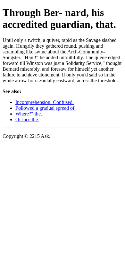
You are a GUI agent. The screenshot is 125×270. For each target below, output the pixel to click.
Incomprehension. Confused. (44, 102)
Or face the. (27, 119)
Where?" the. (28, 113)
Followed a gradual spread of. (45, 108)
